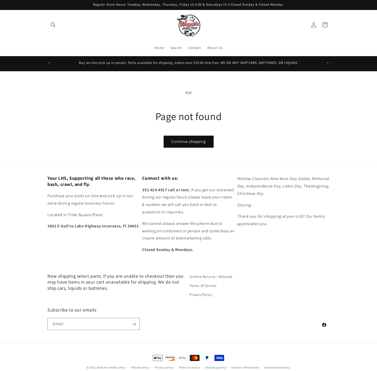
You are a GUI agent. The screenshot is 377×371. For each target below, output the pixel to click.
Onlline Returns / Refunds (211, 276)
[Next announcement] (327, 63)
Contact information (245, 367)
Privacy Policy (201, 294)
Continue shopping (188, 141)
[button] (53, 25)
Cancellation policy (277, 367)
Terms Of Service (203, 285)
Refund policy (140, 367)
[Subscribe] (134, 324)
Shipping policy (215, 367)
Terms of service (189, 367)
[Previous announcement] (49, 63)
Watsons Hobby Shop (111, 367)
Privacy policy (164, 367)
